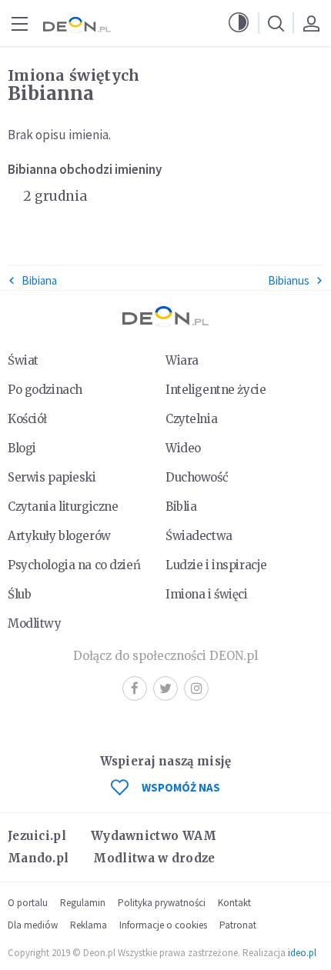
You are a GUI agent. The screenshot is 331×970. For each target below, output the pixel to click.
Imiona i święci (207, 594)
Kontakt (234, 902)
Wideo (183, 448)
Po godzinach (45, 389)
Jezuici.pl (37, 835)
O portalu (28, 902)
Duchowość (197, 477)
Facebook (134, 688)
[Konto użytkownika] (311, 23)
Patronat (237, 925)
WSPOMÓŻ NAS (181, 787)
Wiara (182, 360)
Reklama (88, 925)
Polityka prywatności (162, 902)
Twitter (165, 688)
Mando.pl (38, 858)
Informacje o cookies (163, 925)
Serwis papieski (52, 477)
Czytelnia (191, 419)
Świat (23, 360)
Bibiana (39, 280)
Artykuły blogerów (59, 535)
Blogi (22, 448)
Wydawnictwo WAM (154, 835)
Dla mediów (33, 925)
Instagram (196, 688)
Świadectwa (199, 535)
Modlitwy (35, 623)
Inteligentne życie (216, 389)
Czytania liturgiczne (63, 506)
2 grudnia (55, 196)
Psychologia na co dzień (74, 565)
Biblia (181, 506)
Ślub (19, 594)
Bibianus (288, 280)
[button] (238, 23)
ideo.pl (302, 952)
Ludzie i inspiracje (216, 565)
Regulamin (82, 902)
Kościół (27, 419)
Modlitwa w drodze (154, 858)
